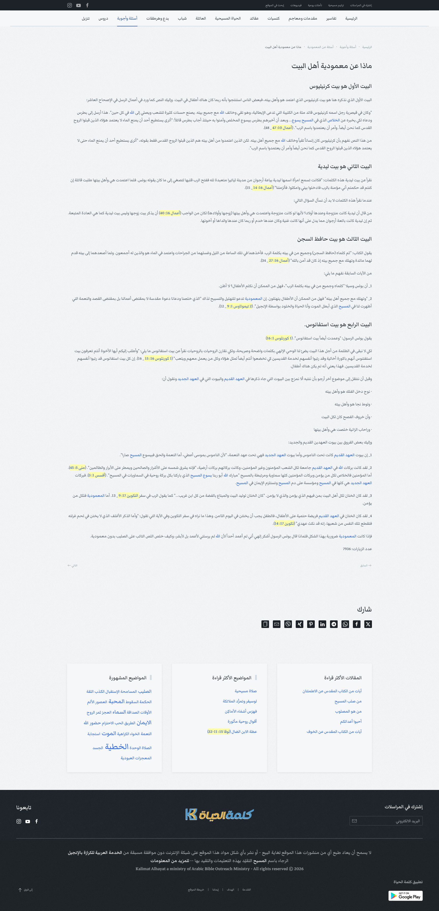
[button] (265, 624)
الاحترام (107, 723)
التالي (74, 565)
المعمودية (253, 298)
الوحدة (135, 748)
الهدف (230, 889)
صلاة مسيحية (246, 691)
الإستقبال (112, 691)
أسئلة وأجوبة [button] (127, 18)
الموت (108, 733)
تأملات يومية (315, 5)
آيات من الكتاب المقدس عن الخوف (334, 731)
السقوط (132, 702)
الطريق (129, 723)
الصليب (144, 691)
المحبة (116, 701)
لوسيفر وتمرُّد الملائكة (240, 701)
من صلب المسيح (348, 701)
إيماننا (215, 889)
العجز (106, 712)
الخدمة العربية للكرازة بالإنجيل (95, 852)
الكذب (99, 691)
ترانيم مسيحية (336, 5)
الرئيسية (351, 18)
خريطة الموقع (196, 889)
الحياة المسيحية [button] (228, 18)
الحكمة (145, 702)
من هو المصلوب (348, 711)
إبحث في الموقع (274, 5)
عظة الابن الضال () (232, 731)
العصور (101, 702)
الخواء (134, 734)
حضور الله (92, 722)
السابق (364, 565)
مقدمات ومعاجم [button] (303, 18)
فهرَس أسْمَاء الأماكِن (241, 711)
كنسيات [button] (274, 18)
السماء (119, 712)
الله (222, 112)
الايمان (143, 722)
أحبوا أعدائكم (351, 721)
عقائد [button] (254, 18)
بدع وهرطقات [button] (157, 18)
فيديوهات (296, 5)
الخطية (116, 746)
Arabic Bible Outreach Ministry (221, 869)
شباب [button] (182, 18)
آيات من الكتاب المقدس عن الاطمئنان (332, 691)
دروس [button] (103, 18)
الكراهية (122, 734)
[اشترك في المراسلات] (354, 820)
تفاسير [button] (331, 18)
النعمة (146, 734)
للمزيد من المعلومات (169, 860)
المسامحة (128, 691)
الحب (118, 723)
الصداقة (132, 712)
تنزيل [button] (86, 18)
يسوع (296, 120)
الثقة (90, 691)
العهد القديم (234, 379)
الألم (91, 702)
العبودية (127, 758)
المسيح (307, 120)
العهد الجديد (188, 379)
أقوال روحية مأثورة (242, 721)
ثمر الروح (94, 712)
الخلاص (333, 120)
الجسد (97, 748)
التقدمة (246, 889)
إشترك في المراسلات (361, 5)
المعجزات (143, 758)
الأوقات (145, 712)
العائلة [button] (201, 18)
